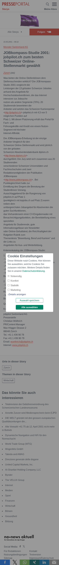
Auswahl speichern (29, 300)
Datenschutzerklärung (33, 271)
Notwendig (16, 276)
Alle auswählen (29, 307)
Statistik (15, 285)
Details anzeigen (17, 294)
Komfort (14, 281)
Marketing (16, 290)
